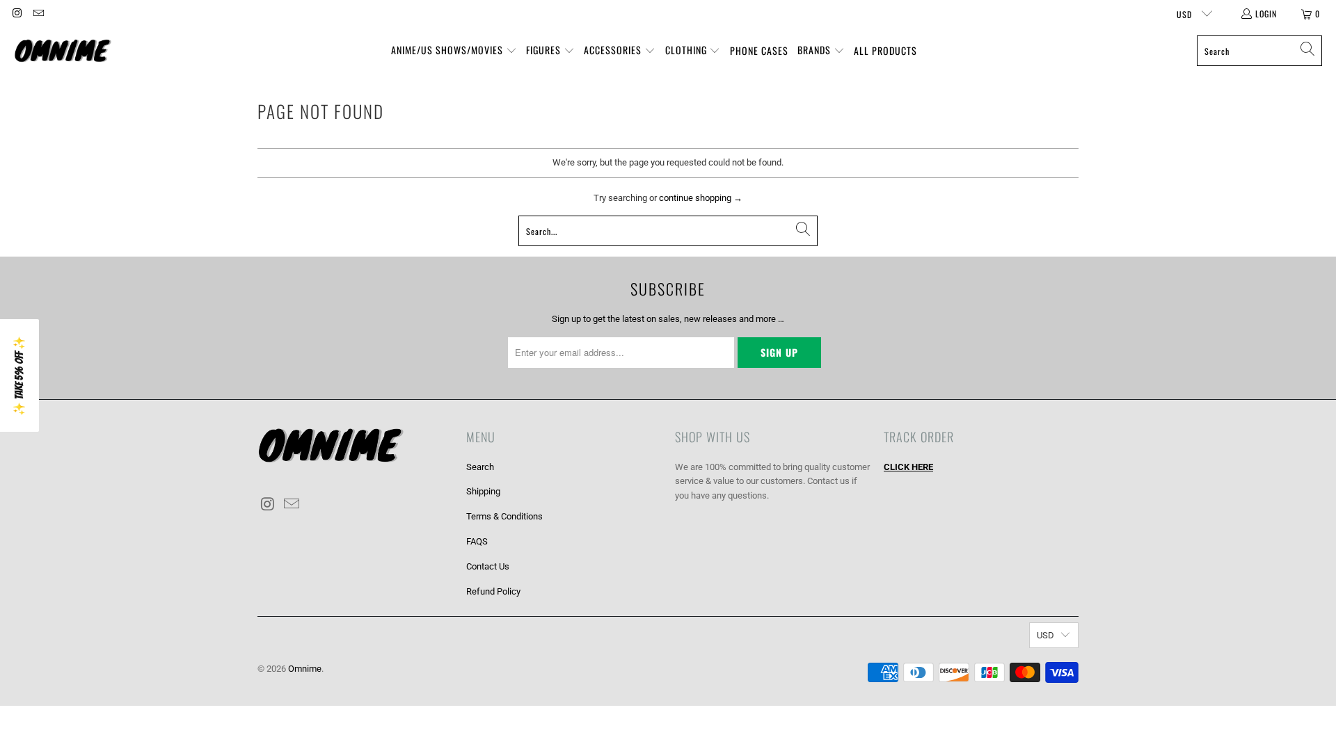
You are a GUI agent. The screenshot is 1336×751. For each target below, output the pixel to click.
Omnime (304, 668)
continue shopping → (700, 198)
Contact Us (487, 566)
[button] (454, 51)
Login (1266, 13)
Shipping (483, 491)
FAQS (477, 541)
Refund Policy (493, 591)
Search (480, 467)
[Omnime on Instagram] (16, 13)
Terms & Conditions (504, 516)
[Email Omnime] (37, 13)
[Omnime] (62, 51)
